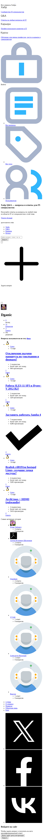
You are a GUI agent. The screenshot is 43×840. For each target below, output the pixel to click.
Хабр (8, 227)
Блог (7, 710)
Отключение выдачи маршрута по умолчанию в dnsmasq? (22, 356)
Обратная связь (11, 708)
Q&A (8, 229)
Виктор (13, 694)
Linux (12, 346)
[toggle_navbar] (2, 303)
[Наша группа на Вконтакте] (24, 822)
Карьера (9, 231)
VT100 (12, 617)
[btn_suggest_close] (4, 239)
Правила (9, 706)
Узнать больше (6, 218)
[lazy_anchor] (24, 372)
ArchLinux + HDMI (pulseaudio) (17, 501)
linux (29, 338)
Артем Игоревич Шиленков (21, 541)
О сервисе (9, 704)
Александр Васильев (18, 656)
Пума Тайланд (15, 527)
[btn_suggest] (2, 242)
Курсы (8, 233)
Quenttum (13, 579)
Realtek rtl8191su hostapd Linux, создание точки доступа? (21, 470)
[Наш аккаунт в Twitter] (24, 749)
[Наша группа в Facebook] (24, 785)
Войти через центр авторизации (13, 835)
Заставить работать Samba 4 (23, 414)
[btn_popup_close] (4, 838)
